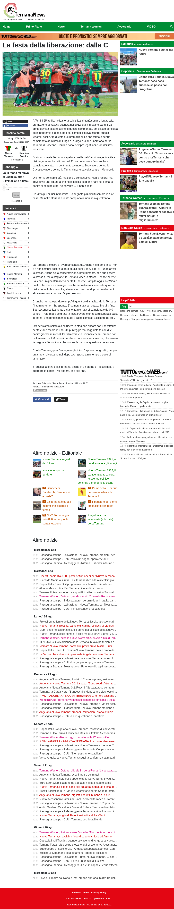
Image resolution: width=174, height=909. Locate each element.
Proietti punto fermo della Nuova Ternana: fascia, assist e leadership (80, 621)
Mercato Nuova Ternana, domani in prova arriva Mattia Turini (75, 646)
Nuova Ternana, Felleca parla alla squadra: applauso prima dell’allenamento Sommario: (92, 786)
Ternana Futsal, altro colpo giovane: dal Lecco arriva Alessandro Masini (82, 844)
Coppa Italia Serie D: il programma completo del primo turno (75, 584)
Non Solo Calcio (131, 227)
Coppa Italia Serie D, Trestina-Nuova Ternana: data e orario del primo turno (84, 650)
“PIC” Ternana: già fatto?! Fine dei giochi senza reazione (55, 519)
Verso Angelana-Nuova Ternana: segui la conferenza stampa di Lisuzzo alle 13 (86, 757)
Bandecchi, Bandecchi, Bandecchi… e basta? (57, 492)
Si (7, 185)
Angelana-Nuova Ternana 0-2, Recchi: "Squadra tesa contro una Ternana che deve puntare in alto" (98, 687)
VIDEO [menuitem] (151, 26)
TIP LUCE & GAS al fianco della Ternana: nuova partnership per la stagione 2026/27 (90, 642)
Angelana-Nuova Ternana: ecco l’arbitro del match (69, 774)
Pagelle (126, 170)
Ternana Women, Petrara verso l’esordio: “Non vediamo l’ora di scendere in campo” (89, 832)
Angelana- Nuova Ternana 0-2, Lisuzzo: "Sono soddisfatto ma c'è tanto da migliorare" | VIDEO (95, 683)
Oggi (124, 306)
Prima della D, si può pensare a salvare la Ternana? (102, 492)
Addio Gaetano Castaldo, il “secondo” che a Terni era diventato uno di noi (83, 807)
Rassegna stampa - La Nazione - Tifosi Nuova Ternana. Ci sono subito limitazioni (88, 856)
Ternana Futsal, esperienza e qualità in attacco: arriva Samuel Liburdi (81, 592)
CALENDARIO (73, 898)
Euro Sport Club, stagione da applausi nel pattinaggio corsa (75, 782)
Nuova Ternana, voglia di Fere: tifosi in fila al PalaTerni (72, 815)
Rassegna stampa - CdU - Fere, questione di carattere (71, 716)
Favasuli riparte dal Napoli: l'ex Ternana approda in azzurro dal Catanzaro (83, 878)
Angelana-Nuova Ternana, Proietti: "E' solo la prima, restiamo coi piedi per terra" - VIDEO (92, 679)
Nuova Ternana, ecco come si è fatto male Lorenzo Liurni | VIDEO (78, 633)
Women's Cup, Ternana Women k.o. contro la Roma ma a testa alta (79, 699)
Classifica (10, 208)
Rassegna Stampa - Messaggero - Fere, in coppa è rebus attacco (78, 865)
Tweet (62, 399)
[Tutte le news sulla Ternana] (24, 10)
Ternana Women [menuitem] (91, 26)
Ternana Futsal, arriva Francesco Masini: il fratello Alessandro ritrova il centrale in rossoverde (95, 733)
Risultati (16, 201)
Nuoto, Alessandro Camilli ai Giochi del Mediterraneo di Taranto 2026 (81, 799)
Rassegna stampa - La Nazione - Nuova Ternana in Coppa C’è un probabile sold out (90, 803)
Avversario (128, 143)
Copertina (127, 71)
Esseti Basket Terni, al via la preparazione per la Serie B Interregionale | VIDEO (87, 790)
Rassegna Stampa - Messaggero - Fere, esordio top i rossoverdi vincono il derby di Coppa (93, 666)
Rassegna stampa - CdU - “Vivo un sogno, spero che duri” (74, 559)
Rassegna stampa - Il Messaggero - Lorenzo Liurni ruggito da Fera (79, 600)
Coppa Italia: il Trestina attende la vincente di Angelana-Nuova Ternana (82, 840)
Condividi (43, 399)
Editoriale (46, 383)
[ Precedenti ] (16, 159)
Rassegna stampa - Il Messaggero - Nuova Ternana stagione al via (79, 708)
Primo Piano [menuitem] (34, 26)
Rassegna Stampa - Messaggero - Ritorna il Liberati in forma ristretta (80, 563)
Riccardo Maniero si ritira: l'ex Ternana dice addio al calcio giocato (79, 580)
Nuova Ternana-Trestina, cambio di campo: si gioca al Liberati (76, 625)
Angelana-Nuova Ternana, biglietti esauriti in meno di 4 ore (74, 795)
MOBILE (99, 898)
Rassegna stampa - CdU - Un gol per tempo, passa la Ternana (76, 662)
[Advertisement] (147, 116)
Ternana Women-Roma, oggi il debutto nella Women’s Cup (74, 737)
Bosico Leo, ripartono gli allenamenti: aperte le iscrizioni (73, 852)
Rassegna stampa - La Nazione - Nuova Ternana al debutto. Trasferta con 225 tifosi (89, 745)
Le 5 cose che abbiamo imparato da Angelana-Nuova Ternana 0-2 (79, 654)
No (7, 189)
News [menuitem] (61, 26)
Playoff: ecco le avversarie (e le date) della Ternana (100, 519)
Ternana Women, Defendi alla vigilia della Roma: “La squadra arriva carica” (84, 770)
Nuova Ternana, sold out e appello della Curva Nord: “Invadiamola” (79, 778)
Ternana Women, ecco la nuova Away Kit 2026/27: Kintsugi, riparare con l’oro (85, 637)
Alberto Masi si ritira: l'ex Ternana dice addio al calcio (71, 588)
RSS (108, 898)
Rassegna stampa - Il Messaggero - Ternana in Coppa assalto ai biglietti (82, 749)
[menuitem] (171, 26)
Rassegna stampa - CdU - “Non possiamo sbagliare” (70, 753)
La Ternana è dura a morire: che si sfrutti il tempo (56, 505)
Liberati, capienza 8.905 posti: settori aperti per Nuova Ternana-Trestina (82, 576)
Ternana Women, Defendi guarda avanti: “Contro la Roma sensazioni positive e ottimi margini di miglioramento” (106, 596)
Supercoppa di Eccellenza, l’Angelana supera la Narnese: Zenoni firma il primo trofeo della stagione (99, 848)
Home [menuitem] (6, 26)
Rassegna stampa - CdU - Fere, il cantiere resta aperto (72, 608)
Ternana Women (131, 198)
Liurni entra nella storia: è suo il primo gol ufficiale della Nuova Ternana (82, 629)
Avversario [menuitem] (124, 26)
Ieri (130, 306)
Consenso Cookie (80, 892)
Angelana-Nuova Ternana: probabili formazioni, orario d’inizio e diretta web (84, 712)
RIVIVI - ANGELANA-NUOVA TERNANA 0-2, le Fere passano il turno (81, 695)
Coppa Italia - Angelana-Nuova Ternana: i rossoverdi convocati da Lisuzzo (83, 729)
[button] (16, 195)
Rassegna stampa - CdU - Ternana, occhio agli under (71, 819)
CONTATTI (88, 898)
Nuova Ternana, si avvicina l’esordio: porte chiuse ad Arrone (75, 836)
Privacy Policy (98, 892)
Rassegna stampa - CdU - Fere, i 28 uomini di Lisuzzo (72, 861)
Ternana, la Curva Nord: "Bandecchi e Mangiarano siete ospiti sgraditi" (81, 691)
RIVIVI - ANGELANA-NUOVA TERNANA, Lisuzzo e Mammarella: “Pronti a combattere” (91, 741)
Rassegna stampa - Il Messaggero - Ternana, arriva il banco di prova (80, 811)
